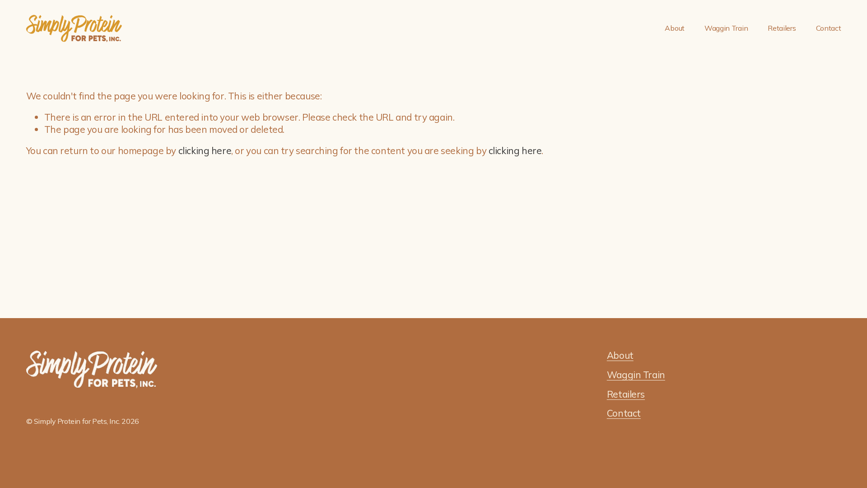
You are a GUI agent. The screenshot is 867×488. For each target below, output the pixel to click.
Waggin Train (726, 28)
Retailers (782, 28)
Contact (828, 28)
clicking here (205, 150)
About (674, 28)
